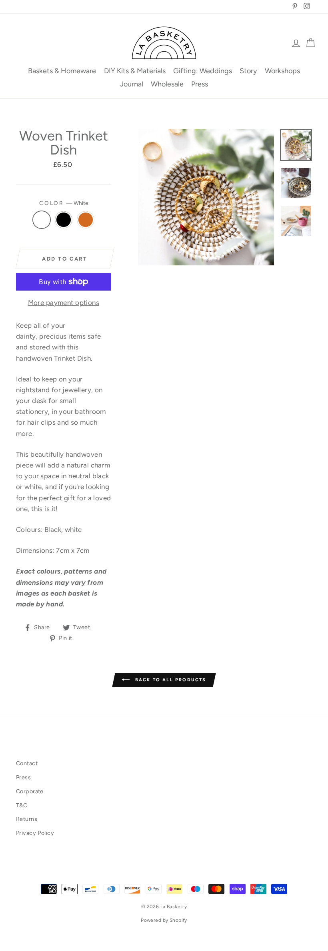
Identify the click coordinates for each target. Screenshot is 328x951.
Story (248, 70)
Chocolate (85, 219)
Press (199, 84)
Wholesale (167, 84)
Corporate (30, 791)
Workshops (282, 70)
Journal (131, 84)
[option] (206, 197)
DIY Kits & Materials (135, 70)
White (41, 219)
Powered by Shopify (164, 920)
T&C (21, 805)
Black (63, 219)
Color (63, 203)
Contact (27, 763)
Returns (26, 819)
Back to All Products (169, 679)
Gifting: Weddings (202, 70)
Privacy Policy (35, 833)
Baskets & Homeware (62, 70)
